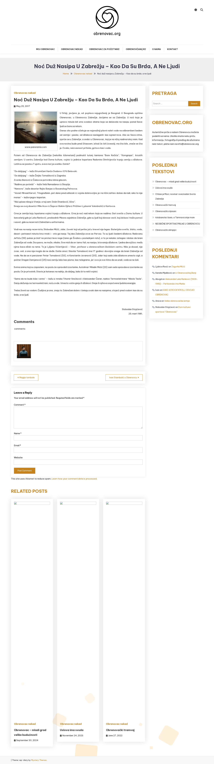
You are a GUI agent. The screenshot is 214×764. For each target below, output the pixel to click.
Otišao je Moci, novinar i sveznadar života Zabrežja (175, 196)
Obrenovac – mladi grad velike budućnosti (175, 181)
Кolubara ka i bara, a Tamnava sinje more (175, 217)
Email (17, 445)
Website (18, 457)
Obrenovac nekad (72, 49)
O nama (156, 49)
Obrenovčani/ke (136, 49)
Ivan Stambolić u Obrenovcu (123, 377)
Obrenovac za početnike (104, 49)
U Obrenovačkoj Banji (185, 273)
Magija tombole (27, 377)
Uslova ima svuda (71, 730)
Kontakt (172, 49)
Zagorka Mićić (178, 266)
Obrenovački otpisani (165, 211)
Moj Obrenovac (45, 49)
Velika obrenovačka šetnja (177, 301)
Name (17, 433)
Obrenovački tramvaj (120, 730)
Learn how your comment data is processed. (74, 478)
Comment (19, 404)
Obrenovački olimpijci (165, 230)
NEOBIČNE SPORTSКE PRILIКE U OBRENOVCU (177, 223)
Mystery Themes (39, 760)
